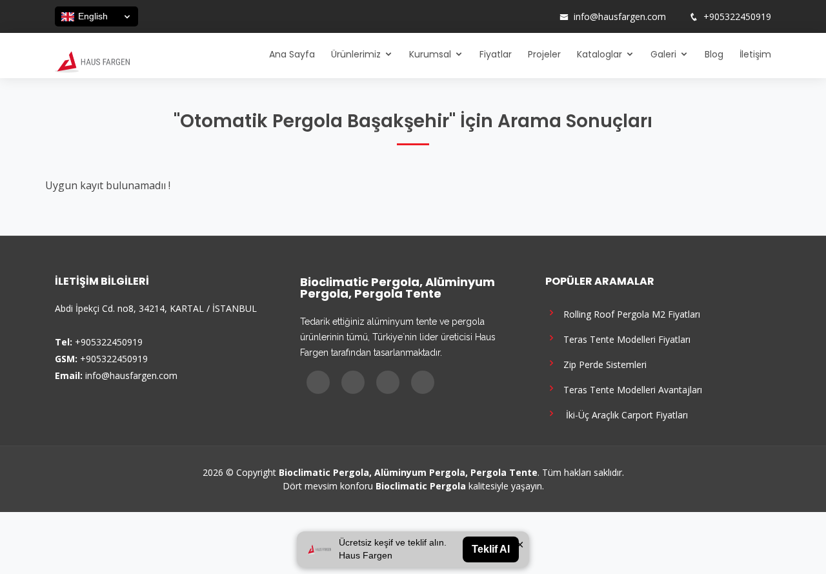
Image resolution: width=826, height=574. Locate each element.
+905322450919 (737, 16)
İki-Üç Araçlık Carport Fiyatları (623, 414)
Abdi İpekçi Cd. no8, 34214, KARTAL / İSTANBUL (156, 308)
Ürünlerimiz (356, 54)
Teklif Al (491, 549)
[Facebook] (491, 16)
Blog (714, 54)
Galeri (663, 54)
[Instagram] (508, 16)
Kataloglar (599, 54)
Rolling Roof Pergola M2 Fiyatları (629, 313)
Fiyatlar (495, 54)
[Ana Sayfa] (92, 61)
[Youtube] (524, 16)
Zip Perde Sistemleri (602, 363)
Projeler (544, 54)
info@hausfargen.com (620, 16)
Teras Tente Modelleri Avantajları (630, 389)
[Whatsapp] (541, 16)
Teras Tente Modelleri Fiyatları (624, 338)
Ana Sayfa (292, 54)
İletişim (755, 54)
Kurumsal (430, 54)
